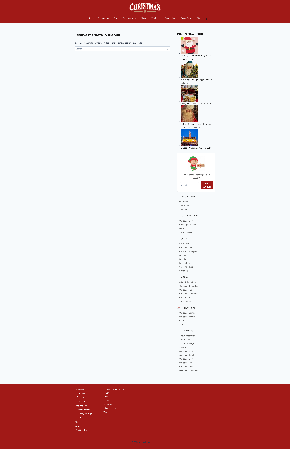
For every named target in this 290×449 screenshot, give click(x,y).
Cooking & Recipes (187, 224)
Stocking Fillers (186, 267)
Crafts (182, 320)
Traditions (187, 331)
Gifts (184, 239)
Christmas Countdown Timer (113, 391)
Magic (184, 277)
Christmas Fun (185, 290)
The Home (184, 205)
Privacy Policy (109, 408)
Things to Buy (185, 232)
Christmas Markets (187, 317)
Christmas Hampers (188, 251)
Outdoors (183, 202)
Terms (106, 412)
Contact (107, 400)
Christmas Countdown (189, 286)
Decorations (188, 197)
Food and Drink (189, 216)
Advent (182, 347)
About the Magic (186, 343)
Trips (181, 324)
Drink (181, 228)
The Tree (183, 209)
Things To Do (188, 308)
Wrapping (183, 271)
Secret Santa (185, 301)
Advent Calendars (187, 282)
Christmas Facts (186, 367)
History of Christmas (188, 370)
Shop (105, 397)
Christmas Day (186, 221)
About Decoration (187, 336)
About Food (184, 340)
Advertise (107, 404)
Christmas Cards (187, 351)
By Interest (184, 244)
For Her (182, 255)
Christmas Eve (185, 248)
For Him (182, 259)
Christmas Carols (187, 355)
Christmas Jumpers (188, 294)
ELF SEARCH (207, 185)
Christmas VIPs (186, 297)
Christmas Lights (187, 313)
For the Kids (184, 263)
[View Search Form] (206, 19)
